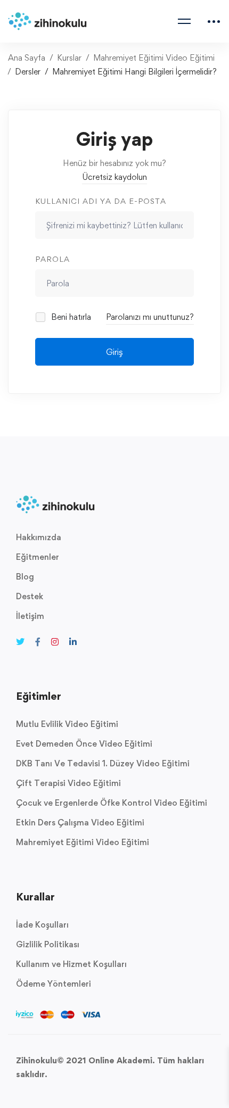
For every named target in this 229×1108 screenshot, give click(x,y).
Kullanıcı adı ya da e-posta (100, 200)
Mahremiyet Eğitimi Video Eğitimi (154, 58)
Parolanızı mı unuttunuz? (150, 317)
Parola (52, 258)
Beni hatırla (70, 317)
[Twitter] (20, 642)
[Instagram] (55, 642)
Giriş (114, 351)
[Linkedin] (73, 642)
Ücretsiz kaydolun (114, 177)
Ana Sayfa (26, 58)
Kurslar (69, 58)
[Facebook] (38, 642)
